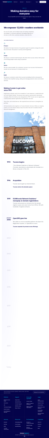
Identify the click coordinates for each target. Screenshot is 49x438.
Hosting (5, 424)
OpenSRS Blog (18, 426)
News (39, 428)
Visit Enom (15, 317)
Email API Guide (29, 425)
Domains (5, 422)
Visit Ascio (15, 336)
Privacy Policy (40, 405)
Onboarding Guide (18, 422)
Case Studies (17, 424)
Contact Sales (29, 401)
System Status (18, 401)
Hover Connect (7, 409)
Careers (39, 426)
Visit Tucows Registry (17, 357)
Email (5, 426)
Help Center (17, 399)
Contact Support (18, 403)
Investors (39, 424)
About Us (39, 422)
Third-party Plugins (7, 407)
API (4, 405)
